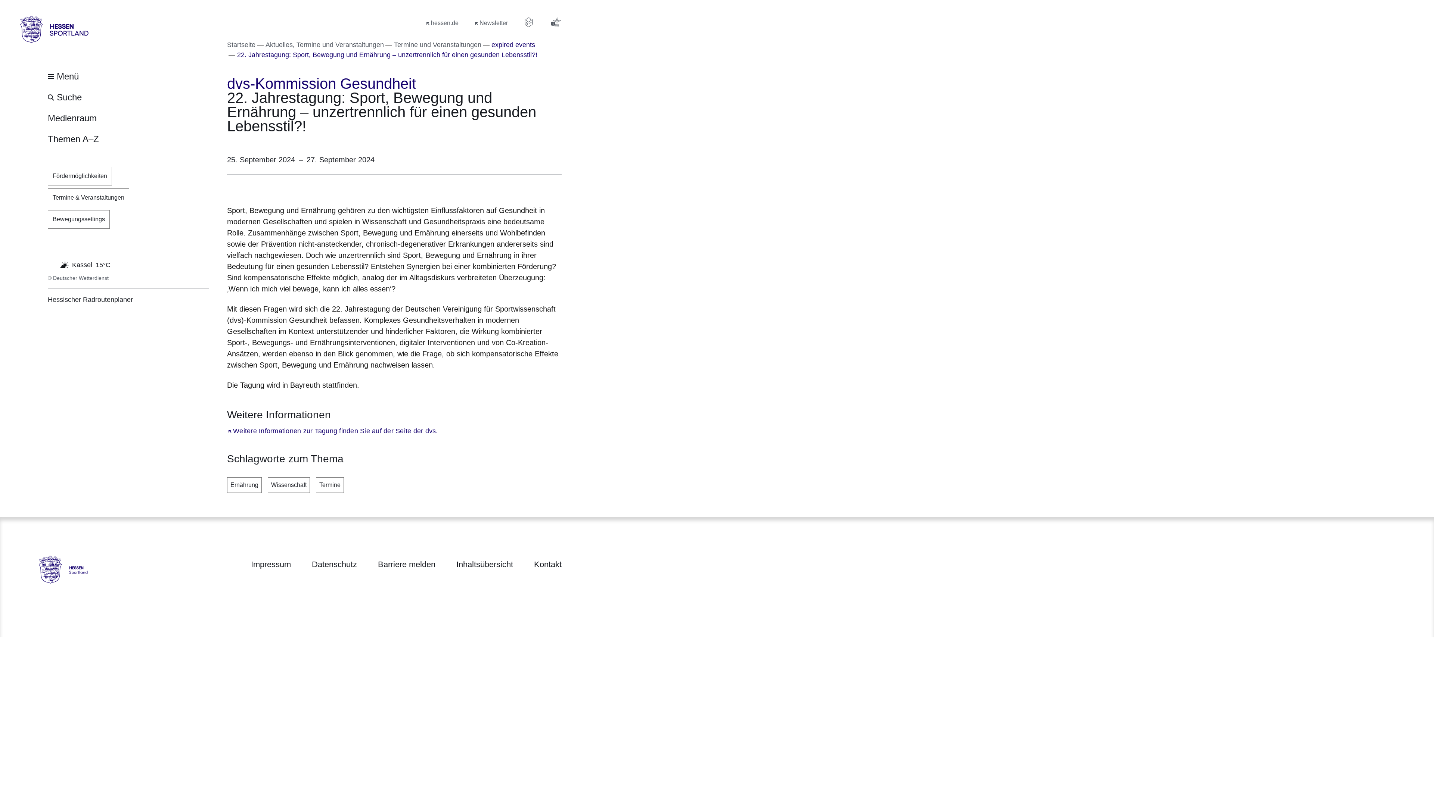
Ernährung (244, 485)
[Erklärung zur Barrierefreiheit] (556, 22)
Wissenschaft (289, 485)
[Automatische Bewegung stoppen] (52, 264)
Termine (330, 485)
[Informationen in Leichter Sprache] (529, 22)
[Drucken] (291, 188)
